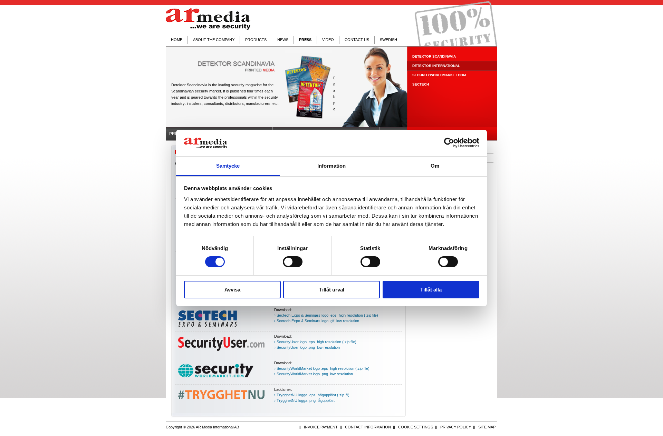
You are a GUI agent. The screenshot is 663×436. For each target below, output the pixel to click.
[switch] (292, 261)
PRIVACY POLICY (455, 427)
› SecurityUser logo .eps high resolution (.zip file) (315, 342)
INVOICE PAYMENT (321, 427)
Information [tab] (331, 166)
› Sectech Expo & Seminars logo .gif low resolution (316, 321)
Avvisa (232, 290)
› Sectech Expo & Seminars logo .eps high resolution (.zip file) (326, 315)
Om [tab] (435, 166)
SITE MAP (487, 427)
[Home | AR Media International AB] (208, 19)
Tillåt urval (331, 290)
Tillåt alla (431, 290)
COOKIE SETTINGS (415, 427)
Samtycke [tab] (228, 166)
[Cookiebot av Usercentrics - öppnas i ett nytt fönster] (449, 143)
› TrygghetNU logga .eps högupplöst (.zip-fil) (311, 395)
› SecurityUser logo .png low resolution (307, 347)
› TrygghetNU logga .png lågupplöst (304, 400)
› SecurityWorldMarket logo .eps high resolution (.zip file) (321, 368)
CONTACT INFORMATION (368, 427)
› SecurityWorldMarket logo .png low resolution (313, 374)
